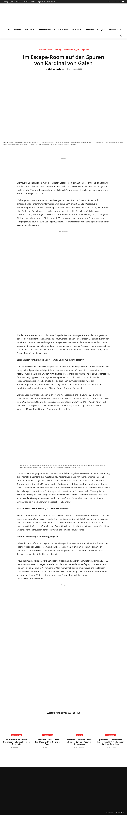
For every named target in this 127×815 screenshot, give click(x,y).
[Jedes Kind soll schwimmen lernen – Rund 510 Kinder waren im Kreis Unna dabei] (111, 726)
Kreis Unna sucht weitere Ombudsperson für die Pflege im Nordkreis (16, 742)
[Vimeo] (119, 1)
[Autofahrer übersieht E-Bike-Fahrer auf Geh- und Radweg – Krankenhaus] (79, 726)
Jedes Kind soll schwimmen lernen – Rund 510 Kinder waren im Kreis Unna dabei (110, 742)
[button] (121, 36)
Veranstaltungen (71, 49)
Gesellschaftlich (45, 49)
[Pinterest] (70, 151)
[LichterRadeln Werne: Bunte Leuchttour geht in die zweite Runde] (48, 726)
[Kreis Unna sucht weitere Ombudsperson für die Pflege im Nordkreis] (16, 726)
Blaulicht (79, 735)
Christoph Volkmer (56, 69)
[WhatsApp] (76, 151)
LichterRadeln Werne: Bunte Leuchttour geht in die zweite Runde (47, 742)
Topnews (85, 49)
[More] (82, 151)
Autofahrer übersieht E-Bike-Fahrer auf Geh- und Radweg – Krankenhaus (79, 742)
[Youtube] (122, 1)
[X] (116, 1)
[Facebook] (109, 1)
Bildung (57, 49)
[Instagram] (112, 1)
